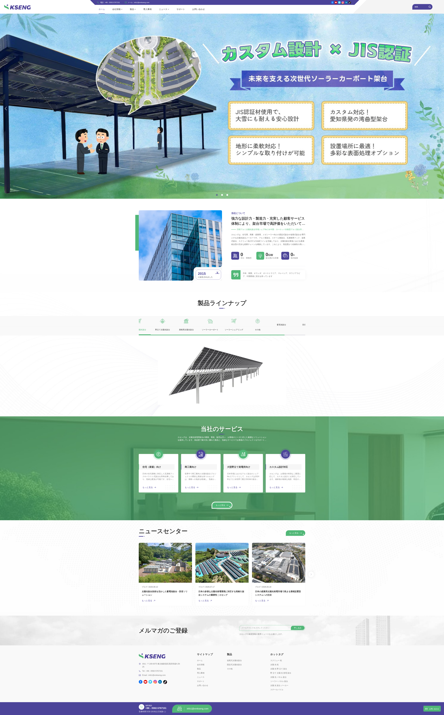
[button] (217, 195)
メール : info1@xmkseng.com (138, 2)
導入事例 (147, 9)
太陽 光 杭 (274, 665)
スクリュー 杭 (276, 660)
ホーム (102, 9)
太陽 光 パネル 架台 (278, 677)
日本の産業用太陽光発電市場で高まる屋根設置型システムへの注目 (278, 593)
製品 (132, 9)
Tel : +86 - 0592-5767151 (152, 671)
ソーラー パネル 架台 (279, 681)
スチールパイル (276, 690)
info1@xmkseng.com (197, 708)
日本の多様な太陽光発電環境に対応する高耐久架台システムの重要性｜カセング (221, 593)
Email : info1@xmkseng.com (154, 675)
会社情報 (116, 9)
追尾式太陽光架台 (234, 660)
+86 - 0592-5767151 (155, 708)
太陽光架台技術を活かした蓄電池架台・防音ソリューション (165, 593)
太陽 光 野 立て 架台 (278, 669)
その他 (230, 669)
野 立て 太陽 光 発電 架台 (280, 673)
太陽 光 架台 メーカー (279, 685)
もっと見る (147, 487)
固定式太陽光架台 (234, 665)
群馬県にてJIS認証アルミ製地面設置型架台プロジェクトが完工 (335, 593)
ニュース (163, 9)
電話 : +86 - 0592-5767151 (110, 2)
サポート (181, 9)
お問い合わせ (198, 9)
